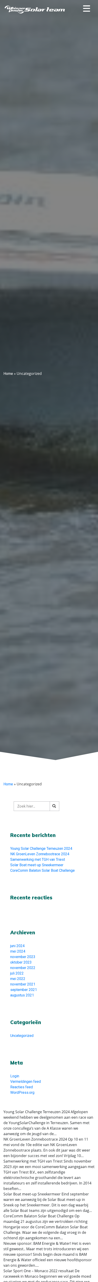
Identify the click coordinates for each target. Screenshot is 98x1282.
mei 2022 (17, 979)
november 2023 (22, 957)
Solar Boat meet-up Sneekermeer (36, 865)
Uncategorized (22, 1035)
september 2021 (23, 990)
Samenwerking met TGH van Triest (37, 859)
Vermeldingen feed (25, 1081)
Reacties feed (21, 1087)
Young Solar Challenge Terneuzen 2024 (41, 848)
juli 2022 (17, 973)
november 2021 (22, 984)
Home (8, 373)
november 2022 (22, 968)
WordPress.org (22, 1092)
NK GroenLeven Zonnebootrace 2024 (39, 854)
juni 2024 (17, 946)
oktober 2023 (21, 962)
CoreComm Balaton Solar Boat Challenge (42, 870)
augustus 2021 (22, 995)
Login (14, 1076)
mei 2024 (17, 951)
